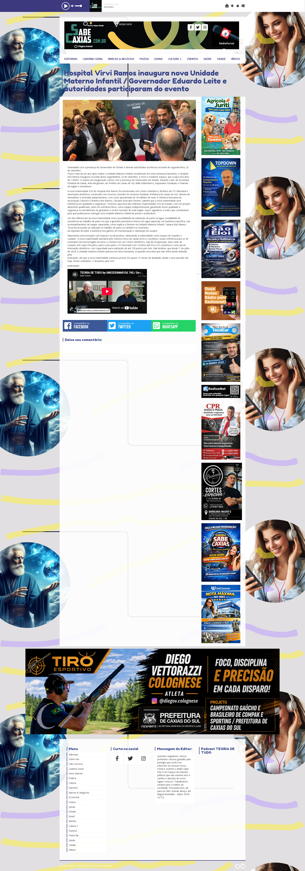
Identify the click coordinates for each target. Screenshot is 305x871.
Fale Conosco (76, 763)
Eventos (192, 59)
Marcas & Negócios (121, 59)
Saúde (207, 59)
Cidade (221, 59)
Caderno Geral (93, 59)
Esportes (73, 787)
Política (72, 778)
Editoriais (70, 59)
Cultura (72, 782)
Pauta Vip (73, 835)
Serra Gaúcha (76, 773)
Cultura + (175, 59)
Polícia (144, 59)
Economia (74, 797)
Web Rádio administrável (240, 866)
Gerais (158, 59)
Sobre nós (74, 759)
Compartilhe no (82, 325)
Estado (72, 811)
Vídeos (235, 59)
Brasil (72, 816)
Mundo (72, 821)
